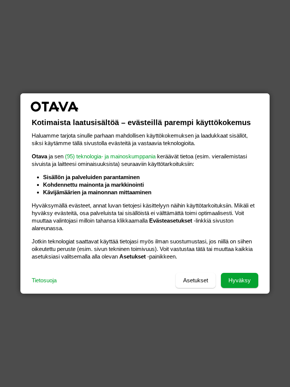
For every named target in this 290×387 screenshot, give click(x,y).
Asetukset (195, 280)
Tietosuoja (44, 280)
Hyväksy (239, 280)
